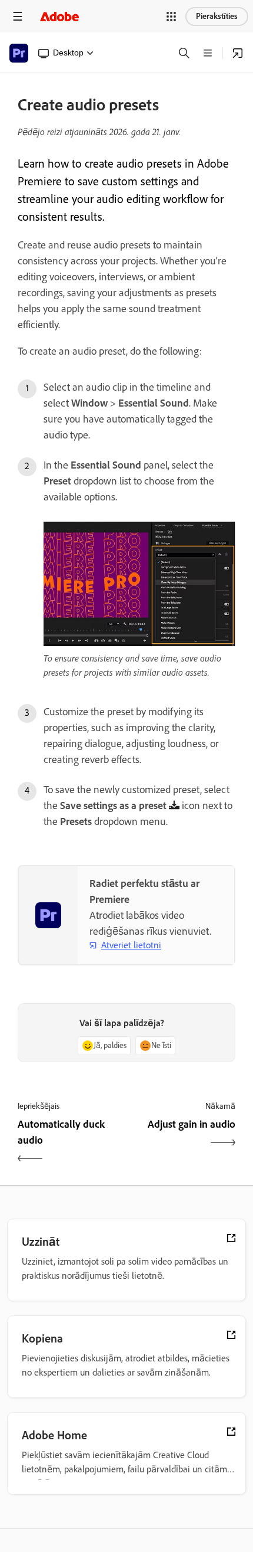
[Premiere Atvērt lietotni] (238, 53)
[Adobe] (59, 16)
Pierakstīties (217, 16)
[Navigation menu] (17, 16)
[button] (171, 16)
